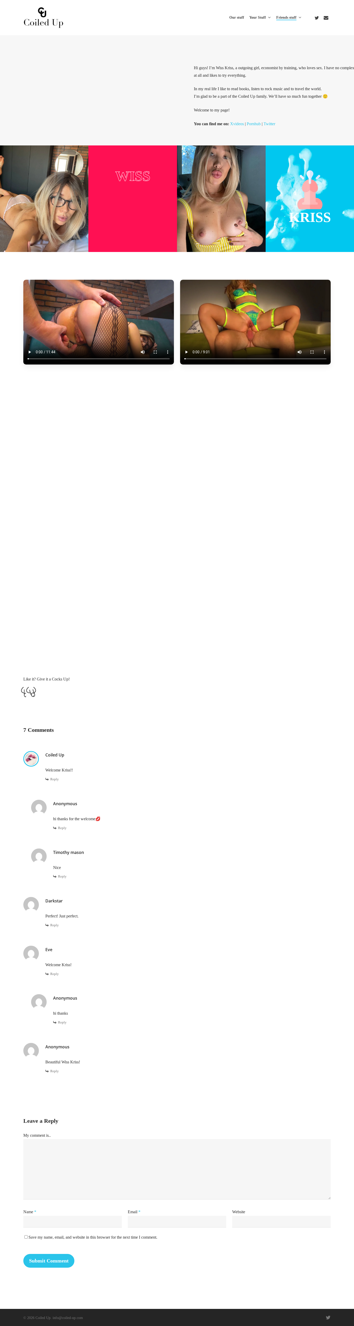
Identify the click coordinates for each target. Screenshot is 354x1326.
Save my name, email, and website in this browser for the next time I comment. (93, 1237)
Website (238, 1212)
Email (134, 1212)
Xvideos (237, 124)
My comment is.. (37, 1135)
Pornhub (254, 124)
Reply (54, 779)
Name (29, 1212)
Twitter (269, 124)
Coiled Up (54, 755)
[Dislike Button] (31, 692)
